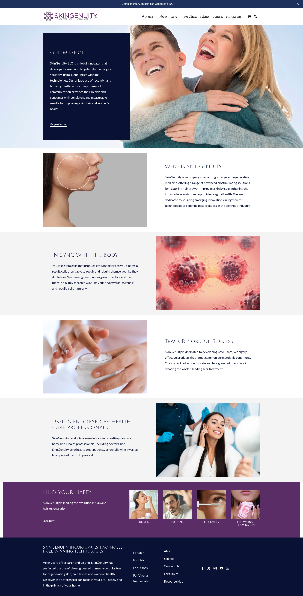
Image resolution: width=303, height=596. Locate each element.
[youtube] (221, 568)
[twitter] (208, 568)
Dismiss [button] (298, 4)
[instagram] (215, 568)
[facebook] (202, 568)
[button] (255, 16)
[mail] (227, 568)
